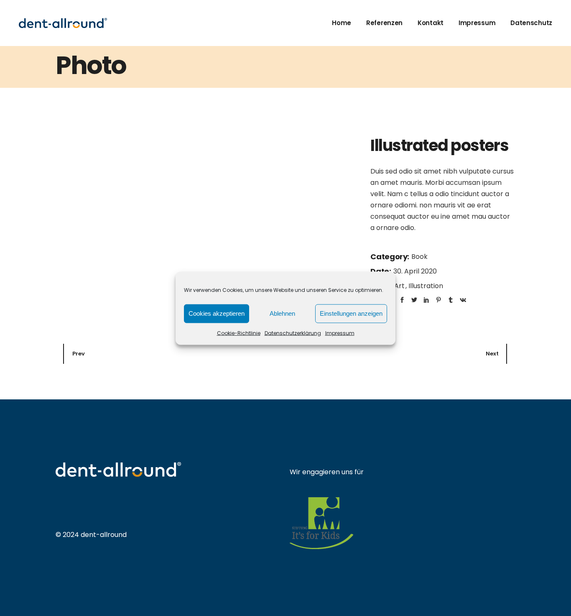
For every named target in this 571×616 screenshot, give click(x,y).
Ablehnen (282, 313)
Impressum (339, 332)
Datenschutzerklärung (293, 332)
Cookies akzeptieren (217, 313)
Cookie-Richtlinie (238, 332)
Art (400, 286)
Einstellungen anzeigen (351, 313)
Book (419, 256)
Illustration (425, 286)
